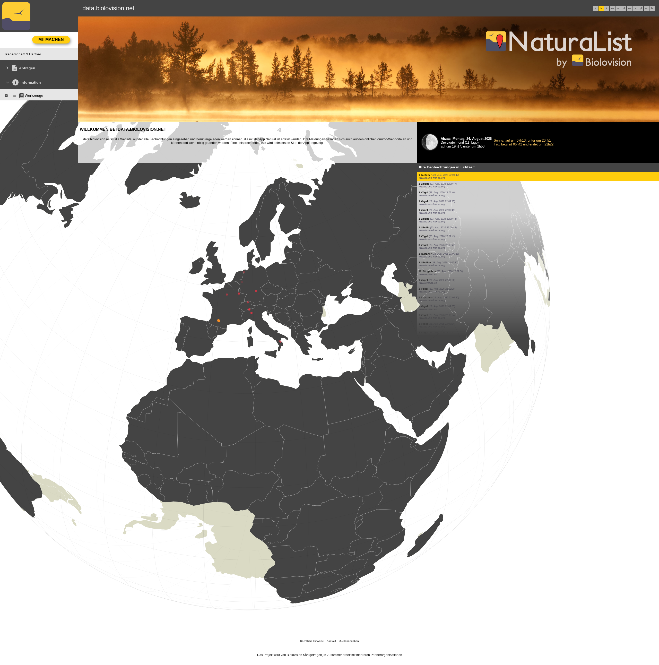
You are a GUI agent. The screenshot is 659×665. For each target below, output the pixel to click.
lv (652, 8)
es (618, 8)
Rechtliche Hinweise (312, 641)
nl (624, 8)
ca (635, 8)
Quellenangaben (349, 641)
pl (641, 8)
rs (646, 8)
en (612, 8)
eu (629, 8)
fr (595, 8)
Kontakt (331, 641)
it (607, 8)
